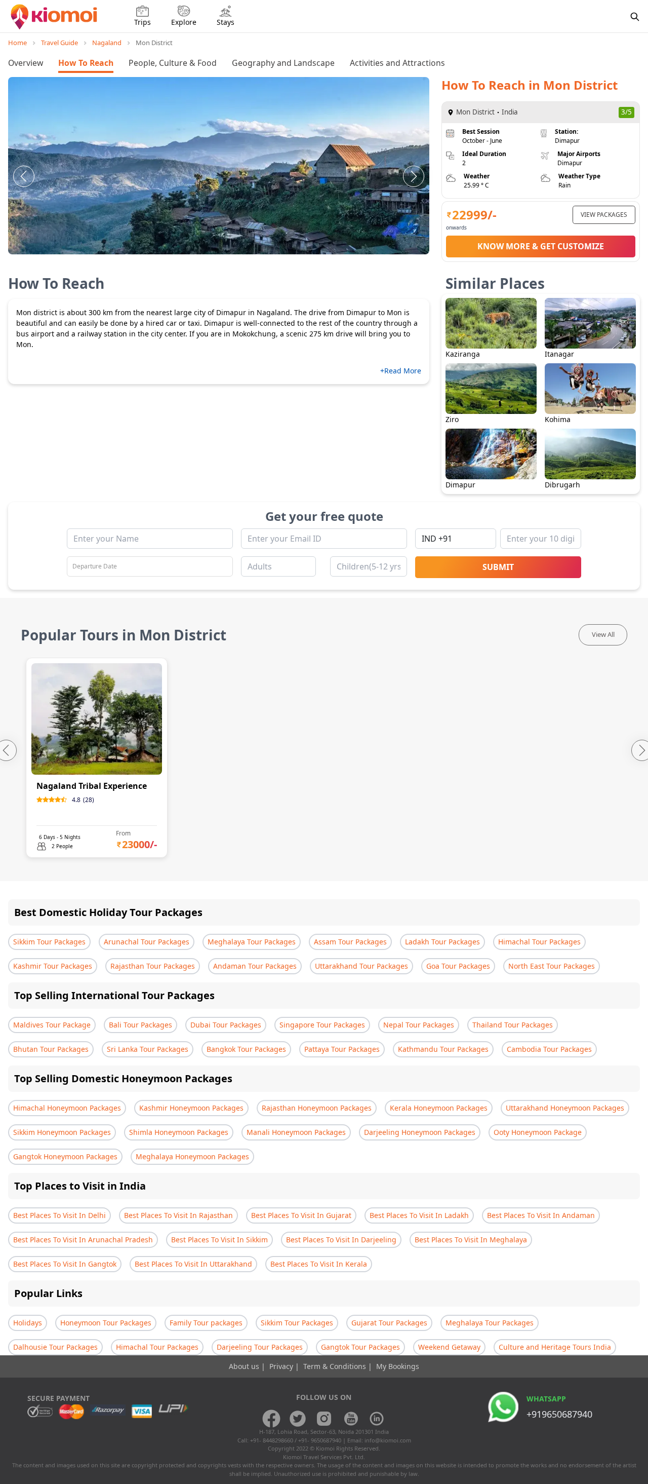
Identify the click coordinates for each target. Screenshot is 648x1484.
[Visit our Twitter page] (298, 1419)
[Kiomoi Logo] (55, 17)
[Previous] (23, 176)
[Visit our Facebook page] (271, 1419)
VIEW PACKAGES (604, 214)
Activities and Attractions (397, 62)
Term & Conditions (335, 1366)
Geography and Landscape (283, 62)
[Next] (413, 176)
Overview (25, 62)
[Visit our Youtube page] (350, 1419)
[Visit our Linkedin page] (377, 1419)
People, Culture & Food (173, 62)
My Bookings (397, 1366)
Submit (498, 567)
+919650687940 (559, 1414)
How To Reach (85, 62)
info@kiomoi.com (387, 1440)
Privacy (282, 1366)
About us (245, 1366)
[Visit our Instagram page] (324, 1419)
